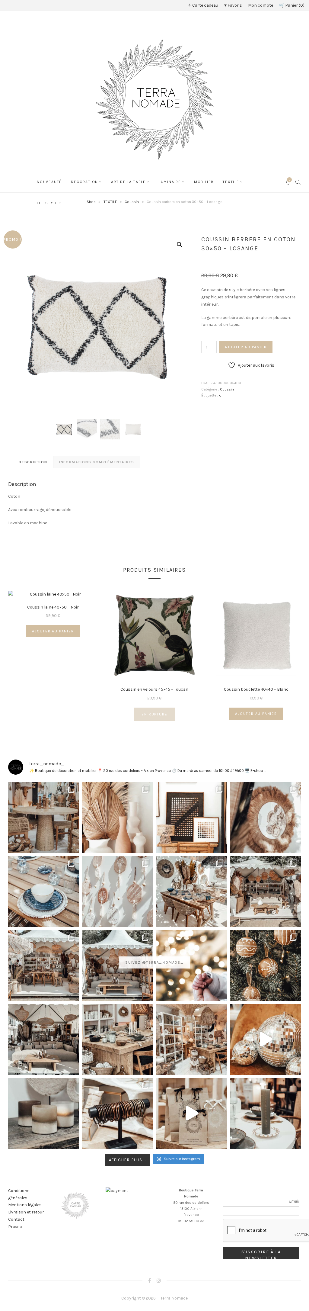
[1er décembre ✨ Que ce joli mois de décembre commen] (265, 1113)
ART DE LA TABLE (128, 182)
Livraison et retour (26, 1212)
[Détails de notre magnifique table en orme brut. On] (117, 1039)
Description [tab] (33, 462)
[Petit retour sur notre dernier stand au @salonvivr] (43, 965)
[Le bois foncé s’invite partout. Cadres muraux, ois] (191, 817)
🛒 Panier (291, 5)
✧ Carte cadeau (203, 5)
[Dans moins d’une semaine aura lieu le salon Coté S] (117, 965)
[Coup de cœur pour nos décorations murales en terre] (117, 891)
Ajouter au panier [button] (53, 631)
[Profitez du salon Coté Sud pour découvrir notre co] (191, 891)
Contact (16, 1219)
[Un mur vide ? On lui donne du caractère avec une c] (265, 817)
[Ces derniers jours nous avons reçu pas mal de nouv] (191, 1039)
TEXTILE (231, 182)
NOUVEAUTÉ (49, 182)
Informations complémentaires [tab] (96, 462)
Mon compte (260, 5)
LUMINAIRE (170, 182)
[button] (179, 244)
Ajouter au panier (246, 347)
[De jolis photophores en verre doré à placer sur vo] (43, 1113)
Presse (15, 1226)
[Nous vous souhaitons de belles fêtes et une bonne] (191, 965)
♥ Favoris (233, 5)
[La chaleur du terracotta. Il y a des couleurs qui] (117, 817)
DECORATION (84, 182)
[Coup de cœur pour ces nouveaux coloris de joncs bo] (117, 1113)
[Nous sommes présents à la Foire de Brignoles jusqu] (43, 1039)
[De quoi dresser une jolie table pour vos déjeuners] (43, 891)
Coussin (227, 389)
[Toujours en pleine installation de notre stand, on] (265, 891)
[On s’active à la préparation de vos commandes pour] (191, 1113)
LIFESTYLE (47, 203)
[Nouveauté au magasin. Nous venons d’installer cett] (43, 817)
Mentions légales (25, 1204)
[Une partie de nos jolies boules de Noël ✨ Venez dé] (265, 965)
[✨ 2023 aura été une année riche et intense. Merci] (265, 1039)
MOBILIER (204, 182)
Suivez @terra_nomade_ (154, 962)
